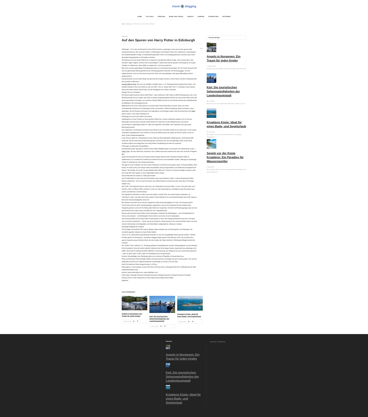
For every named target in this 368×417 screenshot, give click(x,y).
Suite (181, 71)
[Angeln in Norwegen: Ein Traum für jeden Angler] (134, 303)
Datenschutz (221, 341)
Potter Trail (125, 151)
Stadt (193, 111)
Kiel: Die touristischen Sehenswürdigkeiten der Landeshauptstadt (159, 319)
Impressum (213, 341)
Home (123, 23)
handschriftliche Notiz (129, 84)
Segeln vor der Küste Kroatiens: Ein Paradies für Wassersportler (225, 157)
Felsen (154, 237)
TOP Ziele (129, 23)
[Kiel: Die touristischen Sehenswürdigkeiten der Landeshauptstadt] (162, 304)
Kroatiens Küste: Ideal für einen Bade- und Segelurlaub (183, 398)
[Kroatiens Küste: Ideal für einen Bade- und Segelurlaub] (190, 303)
